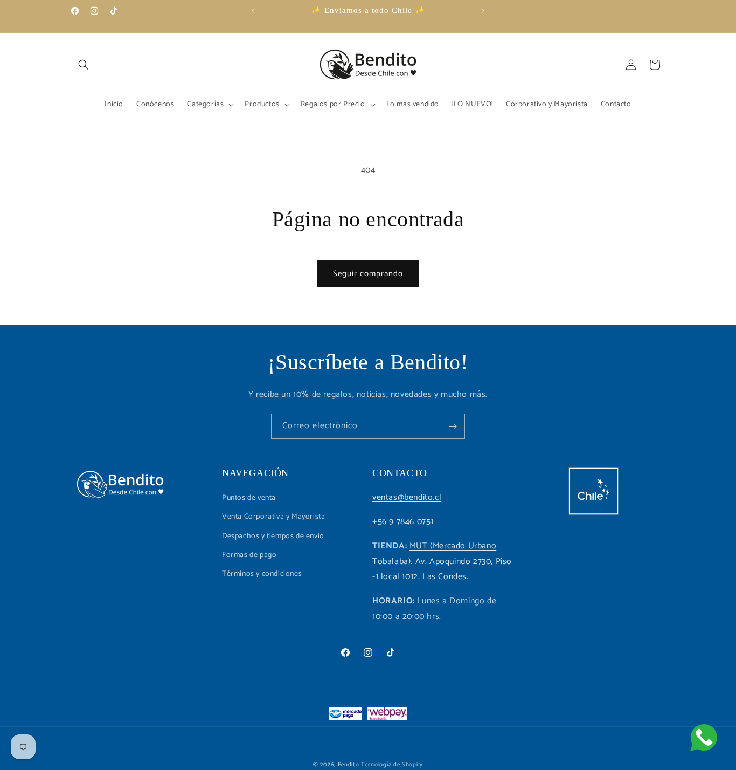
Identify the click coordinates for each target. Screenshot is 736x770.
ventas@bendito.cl (406, 497)
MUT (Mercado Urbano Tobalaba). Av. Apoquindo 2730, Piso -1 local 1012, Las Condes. (442, 562)
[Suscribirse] (452, 426)
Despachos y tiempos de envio (273, 536)
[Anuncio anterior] (253, 11)
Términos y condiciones (262, 574)
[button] (83, 65)
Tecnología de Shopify (392, 764)
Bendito (348, 764)
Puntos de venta (249, 498)
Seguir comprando (368, 273)
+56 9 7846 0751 (403, 521)
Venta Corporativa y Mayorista (273, 517)
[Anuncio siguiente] (483, 11)
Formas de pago (249, 555)
